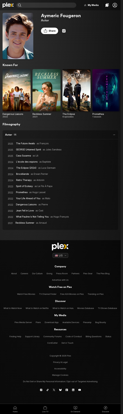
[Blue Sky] (60, 390)
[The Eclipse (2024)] (76, 93)
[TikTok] (47, 390)
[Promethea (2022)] (106, 93)
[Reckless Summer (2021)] (47, 93)
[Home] (8, 5)
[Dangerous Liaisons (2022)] (17, 93)
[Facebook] (67, 390)
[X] (54, 390)
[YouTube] (79, 390)
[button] (115, 5)
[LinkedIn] (73, 390)
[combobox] (49, 5)
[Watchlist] (107, 5)
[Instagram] (64, 31)
